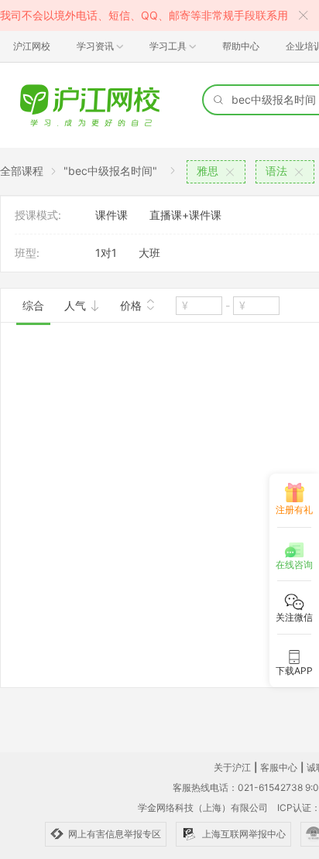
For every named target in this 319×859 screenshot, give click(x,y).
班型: (27, 252)
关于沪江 (232, 767)
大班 (149, 252)
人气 (76, 305)
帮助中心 (240, 46)
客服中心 (278, 767)
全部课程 (21, 170)
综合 (33, 305)
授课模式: (38, 214)
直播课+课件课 (185, 214)
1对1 (106, 252)
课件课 (111, 214)
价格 (132, 305)
